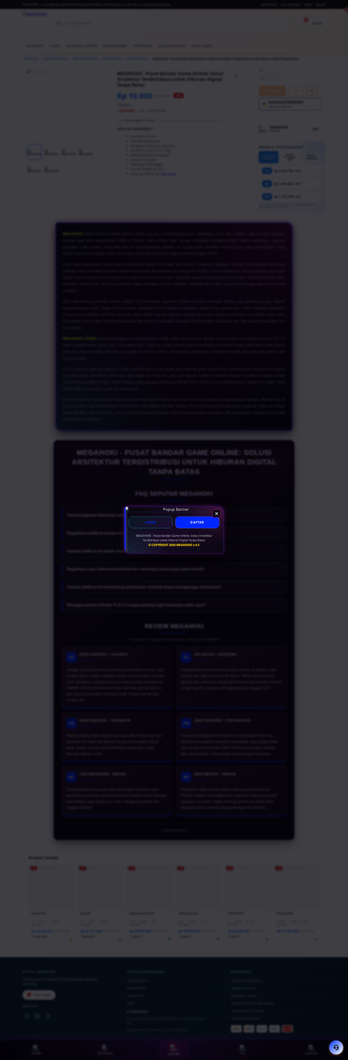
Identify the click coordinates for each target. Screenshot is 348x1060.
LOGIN (150, 522)
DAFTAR (197, 522)
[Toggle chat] (336, 1047)
